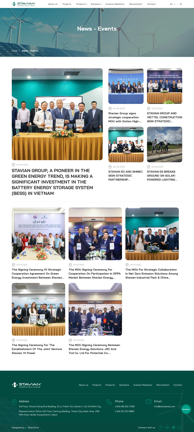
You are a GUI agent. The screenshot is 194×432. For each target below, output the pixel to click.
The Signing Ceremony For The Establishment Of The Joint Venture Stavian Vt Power (37, 349)
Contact (151, 4)
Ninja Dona (33, 427)
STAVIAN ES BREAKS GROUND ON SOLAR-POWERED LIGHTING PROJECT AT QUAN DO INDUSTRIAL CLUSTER (163, 179)
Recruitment (135, 4)
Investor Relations (115, 4)
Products (81, 4)
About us (53, 4)
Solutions (96, 4)
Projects (66, 4)
